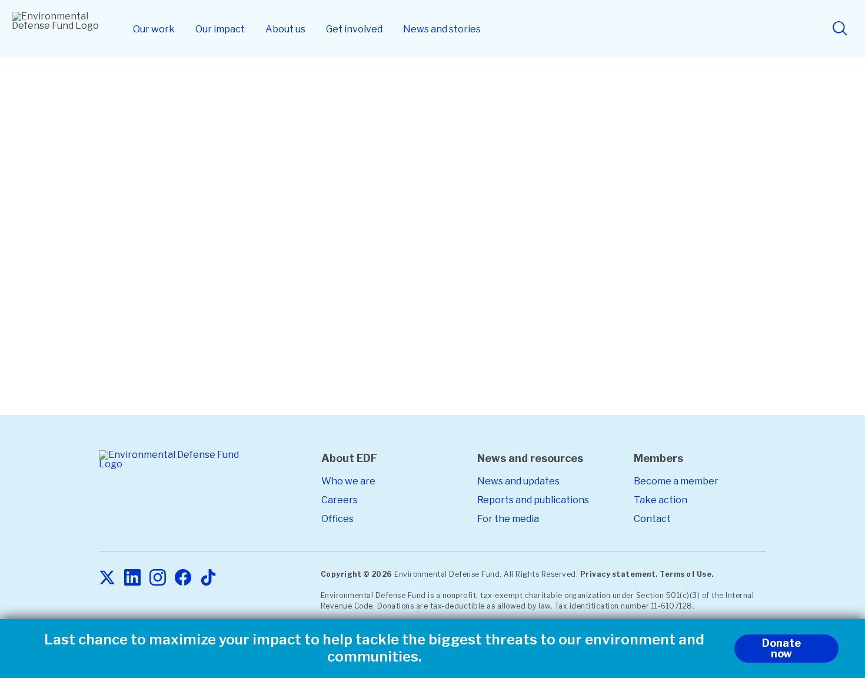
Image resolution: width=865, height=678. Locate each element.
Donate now (781, 648)
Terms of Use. (687, 574)
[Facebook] (183, 578)
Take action (660, 500)
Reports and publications (533, 500)
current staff (470, 341)
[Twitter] (107, 578)
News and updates (518, 481)
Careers (339, 500)
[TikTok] (208, 578)
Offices (337, 518)
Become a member (676, 481)
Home (162, 92)
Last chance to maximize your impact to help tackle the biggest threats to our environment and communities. (374, 648)
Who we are (348, 481)
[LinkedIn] (132, 578)
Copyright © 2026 (356, 574)
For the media (508, 518)
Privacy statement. (619, 574)
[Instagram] (157, 578)
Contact (652, 518)
